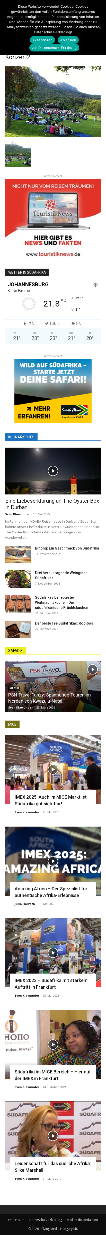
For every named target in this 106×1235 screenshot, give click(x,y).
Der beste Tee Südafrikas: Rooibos (64, 623)
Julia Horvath (25, 904)
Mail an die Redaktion (82, 1220)
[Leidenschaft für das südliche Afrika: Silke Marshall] (53, 1135)
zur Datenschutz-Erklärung (54, 48)
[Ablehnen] (99, 27)
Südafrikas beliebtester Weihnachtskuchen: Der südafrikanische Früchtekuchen (61, 602)
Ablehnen (68, 40)
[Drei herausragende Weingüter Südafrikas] (18, 579)
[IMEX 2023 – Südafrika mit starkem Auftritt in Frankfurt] (53, 952)
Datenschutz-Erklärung (45, 1220)
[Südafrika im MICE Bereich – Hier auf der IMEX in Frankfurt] (53, 1044)
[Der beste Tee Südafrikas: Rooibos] (18, 629)
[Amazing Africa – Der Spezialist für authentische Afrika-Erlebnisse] (53, 861)
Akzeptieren (42, 40)
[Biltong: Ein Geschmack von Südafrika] (18, 554)
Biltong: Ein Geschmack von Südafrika (67, 548)
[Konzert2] (53, 136)
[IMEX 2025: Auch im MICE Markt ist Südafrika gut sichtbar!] (53, 769)
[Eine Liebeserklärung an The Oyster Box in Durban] (53, 471)
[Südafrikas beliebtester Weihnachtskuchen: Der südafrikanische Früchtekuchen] (18, 604)
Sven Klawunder (17, 514)
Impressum (16, 1220)
